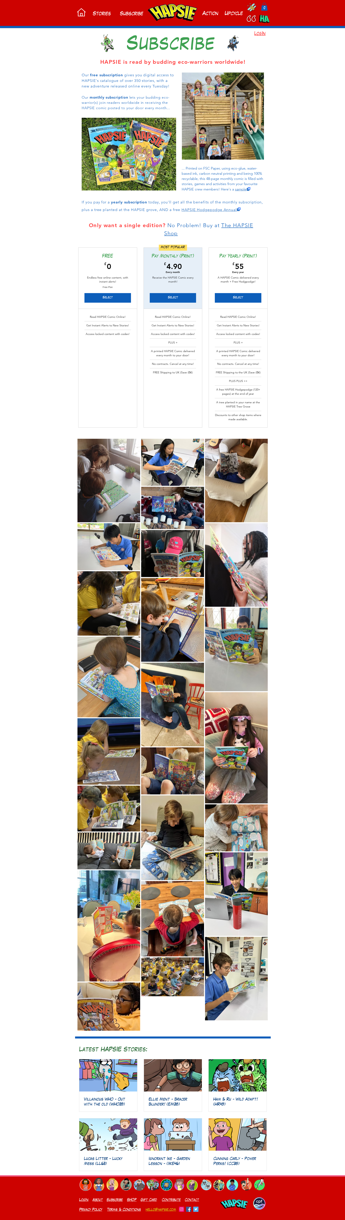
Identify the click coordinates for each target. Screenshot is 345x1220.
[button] (264, 7)
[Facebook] (188, 1209)
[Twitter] (195, 1209)
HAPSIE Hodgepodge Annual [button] (209, 209)
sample (240, 189)
